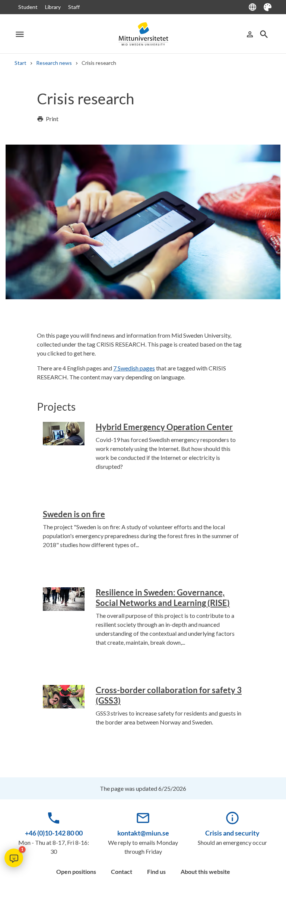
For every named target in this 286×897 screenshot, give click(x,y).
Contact (121, 871)
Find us (156, 871)
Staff (74, 7)
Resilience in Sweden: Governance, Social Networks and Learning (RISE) (163, 597)
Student (28, 7)
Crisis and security (232, 833)
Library (53, 7)
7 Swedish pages (134, 368)
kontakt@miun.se (143, 833)
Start (20, 63)
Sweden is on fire (74, 514)
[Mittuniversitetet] (143, 34)
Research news (54, 63)
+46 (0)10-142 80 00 (54, 833)
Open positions (76, 871)
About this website (205, 871)
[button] (13, 858)
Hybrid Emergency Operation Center (164, 427)
